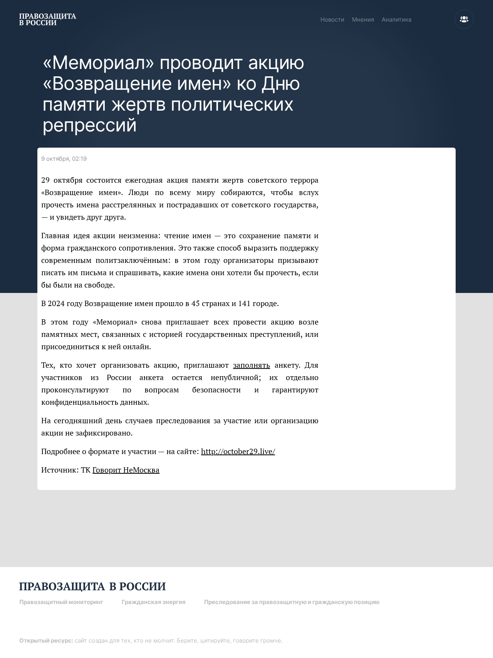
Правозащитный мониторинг (61, 602)
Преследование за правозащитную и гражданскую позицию (291, 602)
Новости (332, 19)
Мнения (363, 19)
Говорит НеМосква (125, 469)
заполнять (251, 365)
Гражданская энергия (154, 602)
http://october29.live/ (238, 451)
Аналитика (396, 19)
